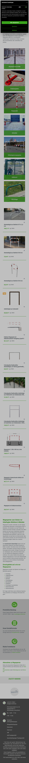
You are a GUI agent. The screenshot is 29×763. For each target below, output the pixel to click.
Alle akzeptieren (14, 22)
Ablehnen (14, 30)
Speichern (14, 26)
